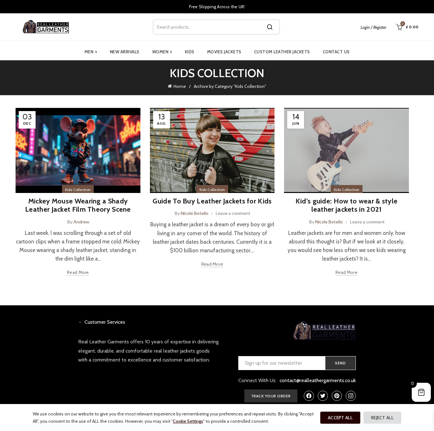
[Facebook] (309, 396)
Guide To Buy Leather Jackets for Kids (212, 201)
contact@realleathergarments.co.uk (318, 380)
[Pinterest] (337, 396)
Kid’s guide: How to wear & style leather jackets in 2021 (346, 205)
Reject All (382, 418)
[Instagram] (351, 396)
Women (162, 51)
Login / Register (373, 27)
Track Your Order (271, 396)
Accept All (340, 418)
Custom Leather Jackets (282, 51)
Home (179, 86)
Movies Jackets (224, 51)
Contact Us (336, 51)
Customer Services (105, 322)
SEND (340, 363)
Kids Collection (78, 189)
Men (91, 51)
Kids (189, 51)
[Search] (269, 27)
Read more (78, 272)
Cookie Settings (188, 421)
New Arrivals (124, 51)
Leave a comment (233, 213)
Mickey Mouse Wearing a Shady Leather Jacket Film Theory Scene (78, 205)
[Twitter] (323, 396)
